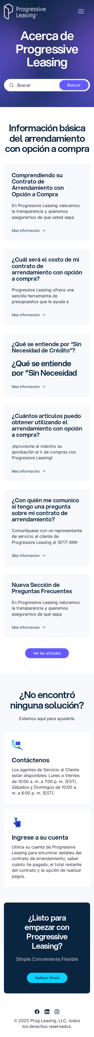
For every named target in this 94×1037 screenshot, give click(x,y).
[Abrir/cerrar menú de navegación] (81, 11)
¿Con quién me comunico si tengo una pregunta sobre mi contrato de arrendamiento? (45, 509)
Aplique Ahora (47, 977)
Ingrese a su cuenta (40, 837)
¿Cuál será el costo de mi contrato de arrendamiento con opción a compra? (47, 268)
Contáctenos (30, 760)
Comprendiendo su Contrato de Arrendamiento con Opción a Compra (38, 184)
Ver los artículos (47, 653)
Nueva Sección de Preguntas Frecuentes (42, 588)
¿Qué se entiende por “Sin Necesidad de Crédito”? (46, 347)
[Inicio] (25, 11)
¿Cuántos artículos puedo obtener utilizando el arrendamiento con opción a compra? (47, 425)
